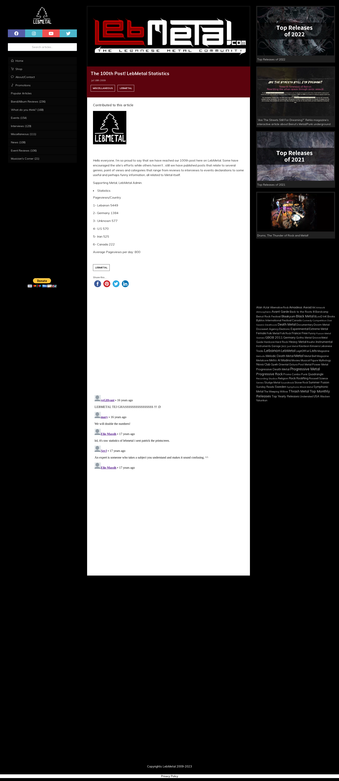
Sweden (280, 387)
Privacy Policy (169, 776)
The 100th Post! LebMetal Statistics (130, 73)
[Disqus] (168, 432)
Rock (292, 378)
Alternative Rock (279, 307)
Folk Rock (285, 333)
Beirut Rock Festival (268, 316)
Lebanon (272, 350)
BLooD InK (320, 316)
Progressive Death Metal (273, 369)
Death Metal (287, 324)
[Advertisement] (168, 339)
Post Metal (305, 364)
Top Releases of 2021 (271, 184)
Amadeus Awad (300, 307)
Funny (312, 333)
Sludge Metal (272, 382)
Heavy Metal (297, 342)
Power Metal (320, 364)
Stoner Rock (301, 382)
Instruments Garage (268, 346)
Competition (320, 320)
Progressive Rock (269, 374)
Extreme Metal (318, 329)
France (296, 333)
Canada (297, 320)
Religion (283, 378)
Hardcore (269, 341)
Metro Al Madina (280, 360)
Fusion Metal (323, 333)
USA (316, 396)
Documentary (304, 324)
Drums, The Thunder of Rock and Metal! (282, 235)
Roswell (314, 378)
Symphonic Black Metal (300, 386)
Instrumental (324, 342)
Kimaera (315, 346)
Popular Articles (21, 93)
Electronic (284, 329)
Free (305, 333)
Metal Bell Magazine (316, 356)
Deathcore (271, 324)
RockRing (302, 378)
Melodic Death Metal (280, 356)
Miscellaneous (103, 88)
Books (331, 316)
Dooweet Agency (267, 329)
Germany (289, 337)
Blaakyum (288, 316)
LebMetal (126, 88)
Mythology (325, 360)
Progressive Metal (305, 369)
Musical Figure (309, 360)
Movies (296, 360)
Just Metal (292, 346)
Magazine (323, 350)
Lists (313, 351)
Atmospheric (263, 311)
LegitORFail (302, 350)
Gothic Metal (304, 337)
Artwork (320, 307)
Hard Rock (281, 341)
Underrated (306, 396)
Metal (299, 355)
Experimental (300, 329)
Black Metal (305, 316)
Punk (304, 374)
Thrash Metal (299, 391)
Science (323, 378)
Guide (259, 341)
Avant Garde (280, 311)
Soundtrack (287, 382)
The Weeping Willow (276, 391)
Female (261, 333)
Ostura (293, 364)
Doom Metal (322, 324)
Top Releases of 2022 (271, 59)
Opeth (274, 364)
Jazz (283, 346)
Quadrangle (316, 374)
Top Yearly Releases (285, 396)
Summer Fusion (319, 382)
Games (260, 337)
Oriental (284, 364)
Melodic (260, 356)
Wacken (325, 396)
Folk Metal (273, 333)
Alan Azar (263, 307)
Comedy (307, 320)
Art (313, 307)
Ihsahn (311, 341)
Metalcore (262, 360)
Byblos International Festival (274, 320)
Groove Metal (320, 337)
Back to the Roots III (302, 311)
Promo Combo (292, 374)
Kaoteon (304, 346)
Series (260, 382)
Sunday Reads (265, 386)
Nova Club (263, 364)
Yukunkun (261, 400)
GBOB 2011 (274, 337)
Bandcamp (321, 311)
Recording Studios (266, 378)
